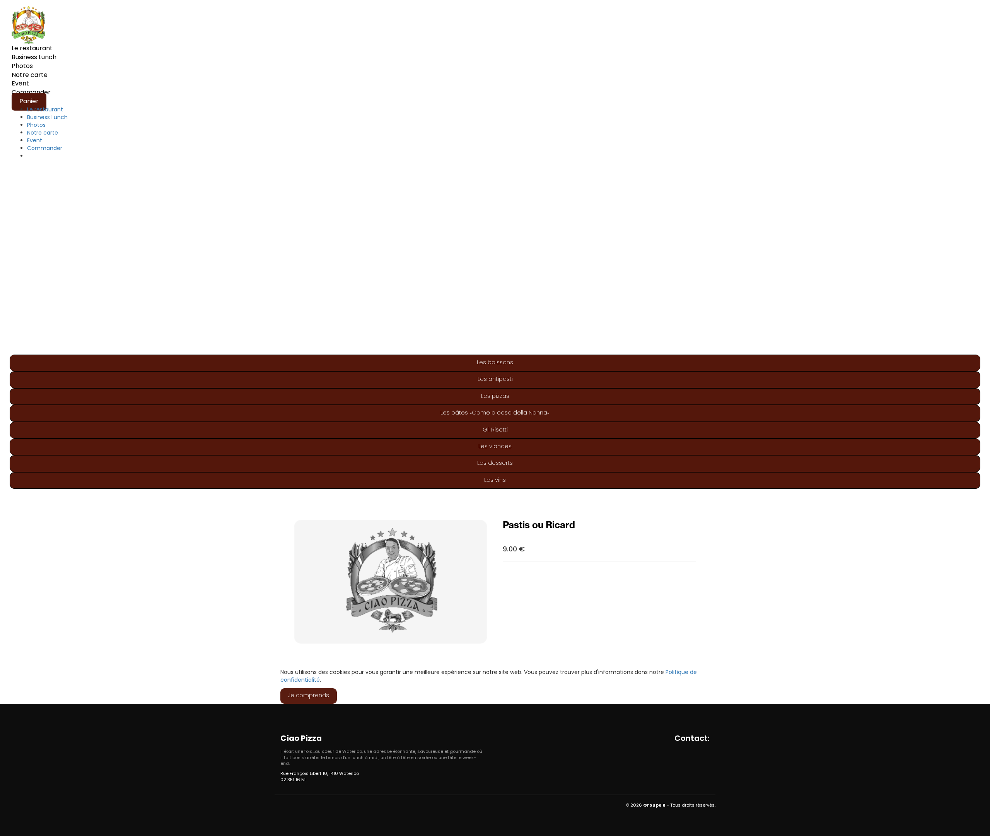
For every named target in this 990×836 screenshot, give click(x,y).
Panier (29, 102)
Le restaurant (32, 49)
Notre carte (30, 75)
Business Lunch (34, 58)
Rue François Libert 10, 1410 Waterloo (319, 773)
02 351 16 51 (293, 779)
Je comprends (308, 695)
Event (20, 84)
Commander (44, 148)
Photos (22, 66)
